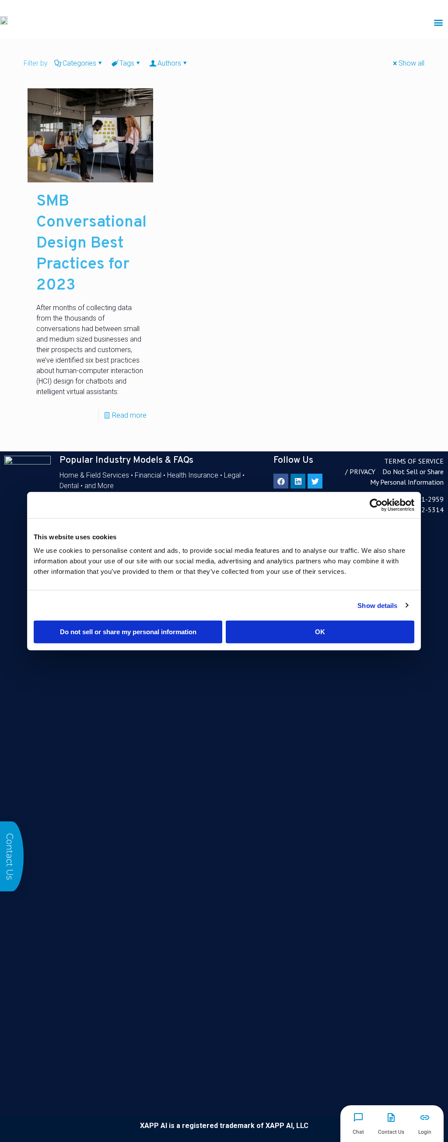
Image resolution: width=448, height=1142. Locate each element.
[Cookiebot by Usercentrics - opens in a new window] (376, 504)
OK (320, 632)
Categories (79, 63)
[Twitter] (315, 481)
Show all (411, 63)
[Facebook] (280, 481)
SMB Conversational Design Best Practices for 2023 (91, 244)
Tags (126, 63)
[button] (438, 22)
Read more (129, 415)
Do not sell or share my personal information (128, 632)
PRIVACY (362, 471)
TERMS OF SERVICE (414, 461)
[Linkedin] (297, 481)
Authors (169, 63)
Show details (377, 605)
